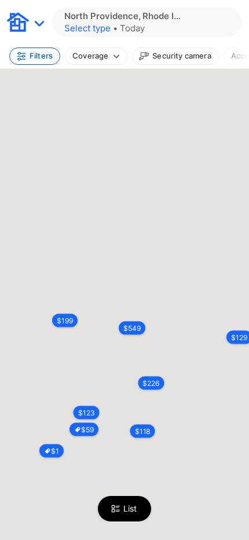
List (130, 508)
